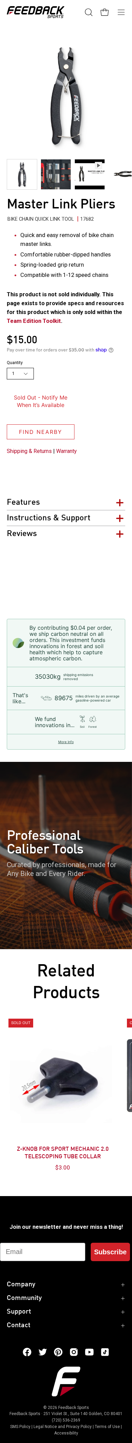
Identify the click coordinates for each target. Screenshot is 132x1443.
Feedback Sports (73, 1407)
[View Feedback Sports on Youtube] (89, 1352)
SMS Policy (20, 1426)
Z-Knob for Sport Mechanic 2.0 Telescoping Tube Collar (63, 1153)
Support (19, 1312)
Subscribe (110, 1252)
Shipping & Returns (29, 451)
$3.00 (62, 1167)
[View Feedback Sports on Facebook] (27, 1352)
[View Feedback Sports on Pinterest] (58, 1352)
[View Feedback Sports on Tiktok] (105, 1352)
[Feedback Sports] (35, 12)
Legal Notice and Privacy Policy (63, 1426)
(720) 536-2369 (66, 1420)
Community (24, 1298)
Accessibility (66, 1433)
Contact (18, 1325)
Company (21, 1285)
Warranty (66, 451)
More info (66, 742)
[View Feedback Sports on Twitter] (43, 1352)
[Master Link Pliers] (22, 174)
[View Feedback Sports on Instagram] (74, 1352)
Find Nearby (40, 431)
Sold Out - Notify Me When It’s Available (40, 401)
